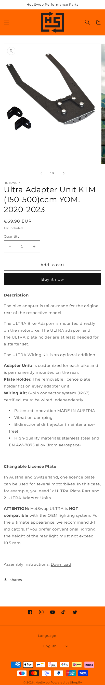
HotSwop (42, 682)
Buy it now (52, 279)
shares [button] (16, 579)
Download (61, 564)
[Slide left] (41, 173)
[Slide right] (63, 173)
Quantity (11, 236)
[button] (6, 22)
